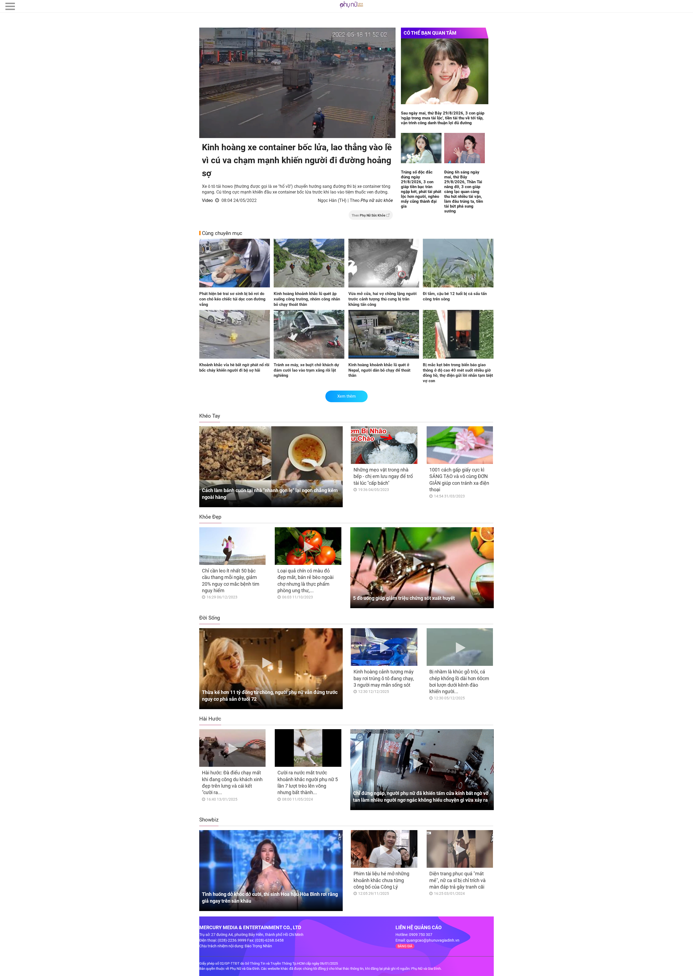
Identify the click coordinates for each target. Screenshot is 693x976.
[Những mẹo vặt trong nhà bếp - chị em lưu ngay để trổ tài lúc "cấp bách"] (384, 445)
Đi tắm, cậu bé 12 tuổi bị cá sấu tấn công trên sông (455, 296)
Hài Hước (210, 719)
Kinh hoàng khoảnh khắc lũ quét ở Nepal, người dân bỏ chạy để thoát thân (379, 370)
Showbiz (208, 820)
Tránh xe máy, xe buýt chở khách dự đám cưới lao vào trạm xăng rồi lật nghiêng (306, 370)
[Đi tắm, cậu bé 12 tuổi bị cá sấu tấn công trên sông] (458, 264)
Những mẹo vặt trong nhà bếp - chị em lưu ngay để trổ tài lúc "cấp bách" (383, 476)
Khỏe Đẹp (210, 517)
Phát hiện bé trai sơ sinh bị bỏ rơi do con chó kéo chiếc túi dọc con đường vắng (232, 299)
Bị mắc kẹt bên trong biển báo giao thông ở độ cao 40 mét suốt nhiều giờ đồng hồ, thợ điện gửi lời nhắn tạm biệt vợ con (458, 372)
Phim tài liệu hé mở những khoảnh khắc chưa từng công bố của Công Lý (381, 880)
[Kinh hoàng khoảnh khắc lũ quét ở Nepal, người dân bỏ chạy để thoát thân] (383, 335)
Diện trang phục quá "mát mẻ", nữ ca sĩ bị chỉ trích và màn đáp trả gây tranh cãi (457, 880)
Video (207, 200)
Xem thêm (346, 396)
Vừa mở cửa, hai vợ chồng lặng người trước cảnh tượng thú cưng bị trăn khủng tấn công (382, 299)
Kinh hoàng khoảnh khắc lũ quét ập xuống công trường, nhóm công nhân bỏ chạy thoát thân (307, 299)
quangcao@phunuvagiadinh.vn (432, 940)
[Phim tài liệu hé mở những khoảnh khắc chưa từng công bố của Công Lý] (384, 849)
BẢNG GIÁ (405, 946)
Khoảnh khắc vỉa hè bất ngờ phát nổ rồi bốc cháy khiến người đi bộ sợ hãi (234, 367)
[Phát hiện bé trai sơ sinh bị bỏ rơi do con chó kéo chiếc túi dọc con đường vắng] (234, 264)
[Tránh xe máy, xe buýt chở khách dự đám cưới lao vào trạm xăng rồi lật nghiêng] (309, 335)
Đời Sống (209, 618)
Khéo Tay (209, 416)
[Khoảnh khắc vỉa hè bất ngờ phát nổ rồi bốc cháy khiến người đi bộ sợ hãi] (234, 335)
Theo (368, 215)
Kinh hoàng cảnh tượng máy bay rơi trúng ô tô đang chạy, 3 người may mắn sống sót (384, 678)
